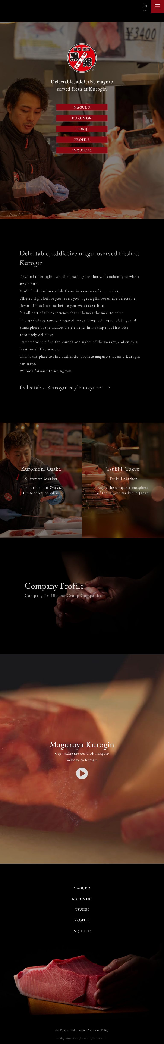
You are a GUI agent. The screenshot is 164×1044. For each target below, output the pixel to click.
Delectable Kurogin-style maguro (61, 387)
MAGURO (82, 107)
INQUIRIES (82, 150)
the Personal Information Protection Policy (82, 1030)
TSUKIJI (82, 128)
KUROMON (82, 118)
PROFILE (82, 139)
